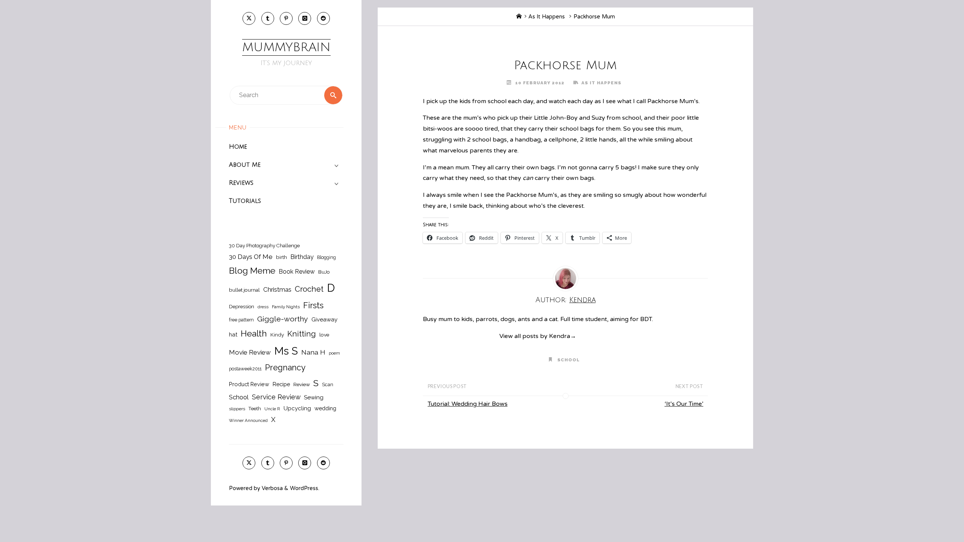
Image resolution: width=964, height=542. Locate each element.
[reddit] (323, 18)
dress (263, 306)
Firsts (313, 305)
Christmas (277, 289)
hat (233, 334)
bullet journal (244, 290)
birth (281, 257)
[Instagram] (304, 18)
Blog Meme (252, 270)
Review (301, 384)
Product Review (249, 384)
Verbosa (271, 488)
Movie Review (250, 352)
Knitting (301, 333)
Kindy (277, 335)
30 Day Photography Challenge (264, 245)
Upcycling (297, 408)
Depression (241, 306)
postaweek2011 (245, 368)
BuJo (324, 272)
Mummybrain (286, 47)
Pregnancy (285, 367)
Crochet (309, 289)
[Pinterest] (286, 18)
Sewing (313, 397)
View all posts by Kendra (537, 336)
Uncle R (272, 408)
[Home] (519, 17)
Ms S (286, 350)
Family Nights (286, 306)
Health (254, 333)
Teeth (255, 408)
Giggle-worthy (282, 319)
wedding (325, 408)
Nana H (313, 352)
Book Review (297, 271)
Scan (327, 384)
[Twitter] (249, 18)
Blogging (326, 257)
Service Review (276, 397)
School (239, 397)
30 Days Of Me (251, 256)
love (324, 335)
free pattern (241, 320)
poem (334, 353)
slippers (237, 408)
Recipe (281, 384)
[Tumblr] (267, 18)
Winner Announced (248, 420)
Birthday (302, 256)
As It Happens (546, 17)
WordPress (304, 488)
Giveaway (324, 319)
